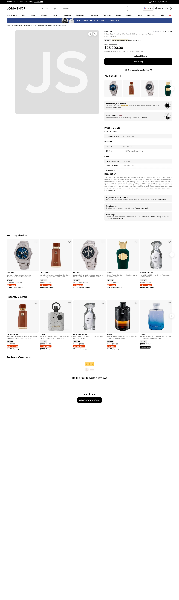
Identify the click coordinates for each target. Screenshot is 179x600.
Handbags (67, 15)
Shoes (140, 15)
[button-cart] (170, 8)
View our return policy (142, 208)
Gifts (162, 15)
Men (23, 15)
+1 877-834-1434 (143, 217)
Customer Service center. (114, 218)
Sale (170, 15)
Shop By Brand (12, 15)
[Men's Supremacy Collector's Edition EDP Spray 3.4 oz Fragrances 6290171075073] (69, 303)
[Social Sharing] (90, 34)
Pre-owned (151, 15)
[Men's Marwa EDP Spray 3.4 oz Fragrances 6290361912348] (170, 242)
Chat (157, 217)
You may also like (112, 76)
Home (8, 25)
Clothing (129, 15)
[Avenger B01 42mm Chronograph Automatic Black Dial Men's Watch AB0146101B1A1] (103, 242)
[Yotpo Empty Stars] (157, 31)
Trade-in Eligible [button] (120, 40)
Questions (24, 357)
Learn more (117, 107)
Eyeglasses (94, 15)
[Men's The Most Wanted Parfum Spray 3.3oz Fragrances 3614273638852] (136, 303)
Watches (44, 15)
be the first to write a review (89, 400)
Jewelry (55, 15)
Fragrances (107, 15)
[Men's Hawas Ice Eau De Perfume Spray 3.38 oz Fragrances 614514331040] (170, 303)
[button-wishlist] (166, 8)
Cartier (20, 25)
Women (33, 15)
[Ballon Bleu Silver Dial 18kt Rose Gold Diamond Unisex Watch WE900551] (95, 34)
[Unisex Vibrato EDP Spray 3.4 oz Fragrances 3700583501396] (136, 242)
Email (152, 217)
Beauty (118, 15)
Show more (108, 190)
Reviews (12, 357)
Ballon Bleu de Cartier (30, 25)
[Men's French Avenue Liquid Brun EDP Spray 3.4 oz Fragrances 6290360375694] (69, 242)
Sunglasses (80, 15)
